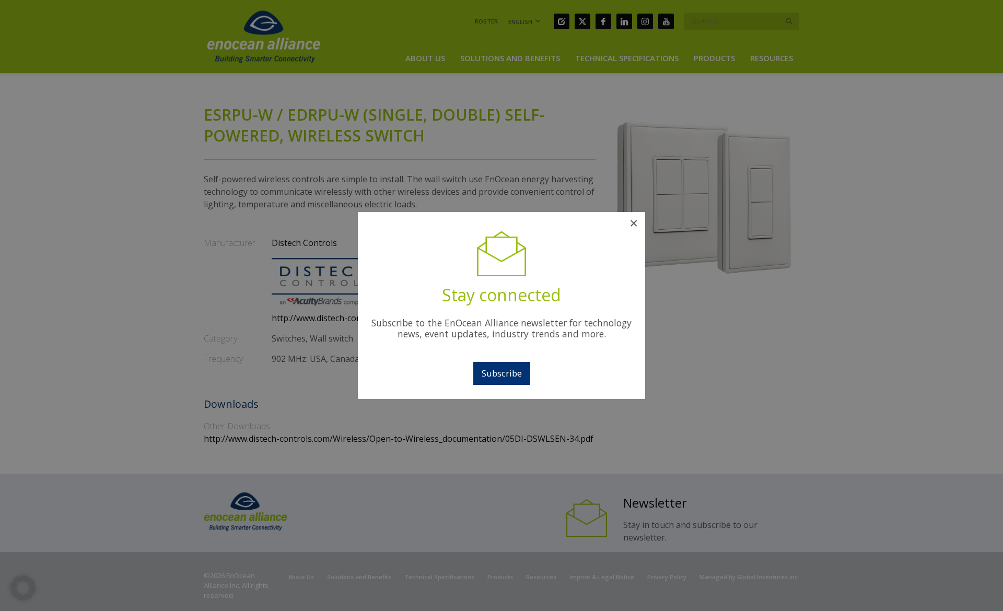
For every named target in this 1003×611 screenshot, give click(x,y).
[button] (23, 588)
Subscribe (502, 373)
